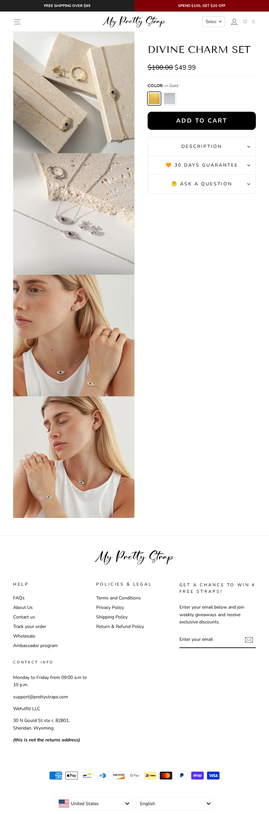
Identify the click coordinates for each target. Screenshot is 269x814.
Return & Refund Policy (120, 626)
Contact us (24, 617)
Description (201, 146)
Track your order (29, 626)
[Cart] (253, 21)
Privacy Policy (110, 607)
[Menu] (17, 22)
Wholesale (24, 636)
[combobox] (94, 803)
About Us (23, 607)
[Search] (245, 21)
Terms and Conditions (118, 597)
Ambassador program (35, 645)
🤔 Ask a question (201, 184)
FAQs (19, 597)
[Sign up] (249, 639)
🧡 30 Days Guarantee (202, 165)
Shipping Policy (112, 617)
